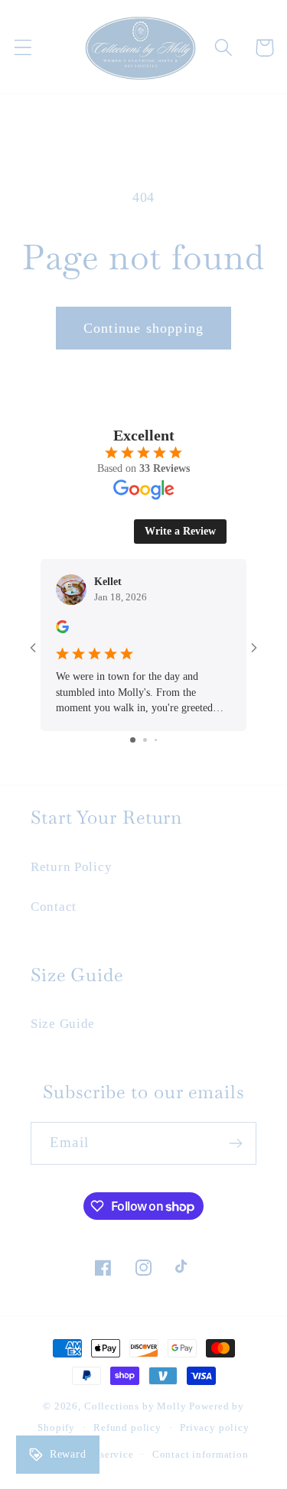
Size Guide (63, 1023)
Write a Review (180, 531)
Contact (54, 906)
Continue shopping (143, 328)
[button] (23, 48)
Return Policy (71, 867)
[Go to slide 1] (132, 740)
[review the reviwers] (62, 630)
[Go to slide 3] (156, 740)
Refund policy (127, 1427)
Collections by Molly (135, 1406)
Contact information (200, 1454)
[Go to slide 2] (145, 740)
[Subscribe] (235, 1143)
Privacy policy (214, 1427)
